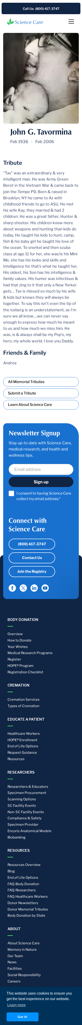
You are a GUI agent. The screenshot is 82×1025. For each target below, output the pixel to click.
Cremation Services (24, 700)
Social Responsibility (24, 975)
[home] (25, 21)
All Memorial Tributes (26, 382)
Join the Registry (31, 571)
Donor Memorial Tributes (28, 909)
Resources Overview (24, 865)
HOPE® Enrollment (22, 740)
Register (14, 659)
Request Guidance (22, 753)
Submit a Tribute (22, 393)
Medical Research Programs (30, 653)
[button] (70, 21)
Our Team (15, 956)
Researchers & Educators (28, 787)
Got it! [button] (22, 1017)
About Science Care (24, 943)
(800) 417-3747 (32, 544)
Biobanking (17, 837)
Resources (16, 759)
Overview (15, 634)
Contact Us (32, 558)
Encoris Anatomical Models (29, 831)
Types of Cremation (23, 706)
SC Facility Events (22, 806)
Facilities (15, 968)
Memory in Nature (22, 950)
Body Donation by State (26, 915)
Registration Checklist (25, 672)
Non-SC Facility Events (26, 812)
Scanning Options (22, 799)
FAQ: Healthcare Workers (28, 897)
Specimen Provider (23, 825)
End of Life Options (23, 746)
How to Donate (19, 640)
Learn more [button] (16, 1005)
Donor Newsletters (23, 903)
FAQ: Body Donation (23, 884)
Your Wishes (18, 647)
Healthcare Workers (24, 734)
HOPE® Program (20, 666)
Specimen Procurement (27, 793)
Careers (14, 981)
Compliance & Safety (25, 818)
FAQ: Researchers (22, 890)
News (12, 962)
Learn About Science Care (30, 404)
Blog (11, 871)
